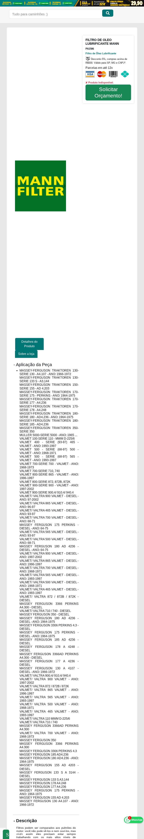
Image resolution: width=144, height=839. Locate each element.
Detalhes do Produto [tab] (29, 344)
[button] (17, 186)
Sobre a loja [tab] (26, 353)
